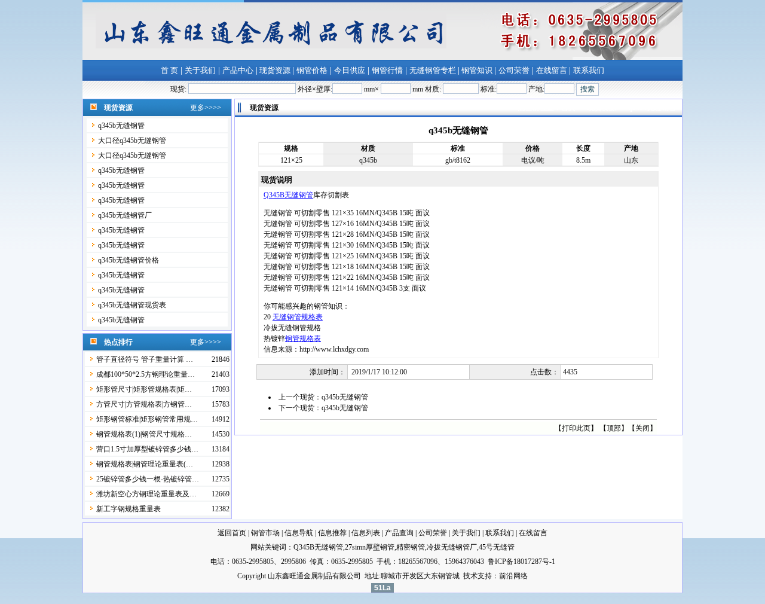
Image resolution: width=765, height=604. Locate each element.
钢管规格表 (303, 338)
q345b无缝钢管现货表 (132, 305)
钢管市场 (265, 533)
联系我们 (588, 70)
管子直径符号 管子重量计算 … (144, 359)
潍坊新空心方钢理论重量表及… (146, 494)
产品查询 (399, 533)
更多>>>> (205, 107)
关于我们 (200, 70)
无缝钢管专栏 (433, 70)
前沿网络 (513, 576)
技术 (470, 576)
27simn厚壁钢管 (369, 547)
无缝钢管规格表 (298, 317)
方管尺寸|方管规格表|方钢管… (144, 404)
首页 (569, 107)
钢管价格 (312, 70)
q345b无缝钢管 (121, 125)
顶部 (614, 428)
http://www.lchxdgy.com (334, 349)
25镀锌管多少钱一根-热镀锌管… (147, 479)
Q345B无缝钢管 (288, 195)
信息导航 (298, 533)
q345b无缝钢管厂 (125, 215)
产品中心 (237, 70)
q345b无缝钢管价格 (128, 260)
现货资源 (275, 70)
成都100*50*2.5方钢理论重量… (145, 374)
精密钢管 (410, 547)
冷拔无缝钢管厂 (452, 547)
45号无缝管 (497, 547)
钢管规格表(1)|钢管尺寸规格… (144, 434)
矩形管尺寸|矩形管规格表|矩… (144, 389)
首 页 (169, 70)
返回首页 (232, 533)
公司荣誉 (514, 70)
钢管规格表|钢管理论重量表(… (144, 464)
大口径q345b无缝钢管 (132, 140)
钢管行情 (387, 70)
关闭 (642, 428)
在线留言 (552, 70)
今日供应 (349, 70)
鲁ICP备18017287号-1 (521, 561)
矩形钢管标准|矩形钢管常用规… (147, 419)
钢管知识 (477, 70)
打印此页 (576, 428)
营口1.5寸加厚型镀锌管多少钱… (147, 449)
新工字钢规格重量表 (128, 509)
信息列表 (365, 533)
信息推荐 (332, 533)
